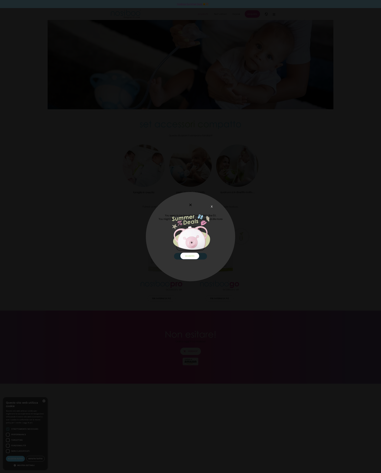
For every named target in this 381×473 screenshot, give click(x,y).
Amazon (189, 255)
